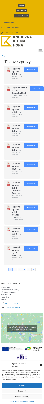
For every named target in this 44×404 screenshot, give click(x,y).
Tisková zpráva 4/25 (16, 109)
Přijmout (22, 385)
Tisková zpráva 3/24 (16, 231)
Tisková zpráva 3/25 (16, 128)
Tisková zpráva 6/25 (16, 71)
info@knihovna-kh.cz (12, 307)
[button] (41, 365)
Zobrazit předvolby (22, 397)
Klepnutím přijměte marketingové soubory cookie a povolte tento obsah (22, 328)
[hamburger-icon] (40, 50)
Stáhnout (31, 70)
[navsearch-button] (4, 56)
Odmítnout (22, 391)
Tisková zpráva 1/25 (16, 166)
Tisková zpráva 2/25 (16, 147)
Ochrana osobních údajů (27, 401)
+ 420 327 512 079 (11, 303)
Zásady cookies (14, 401)
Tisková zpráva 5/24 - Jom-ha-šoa (16, 187)
